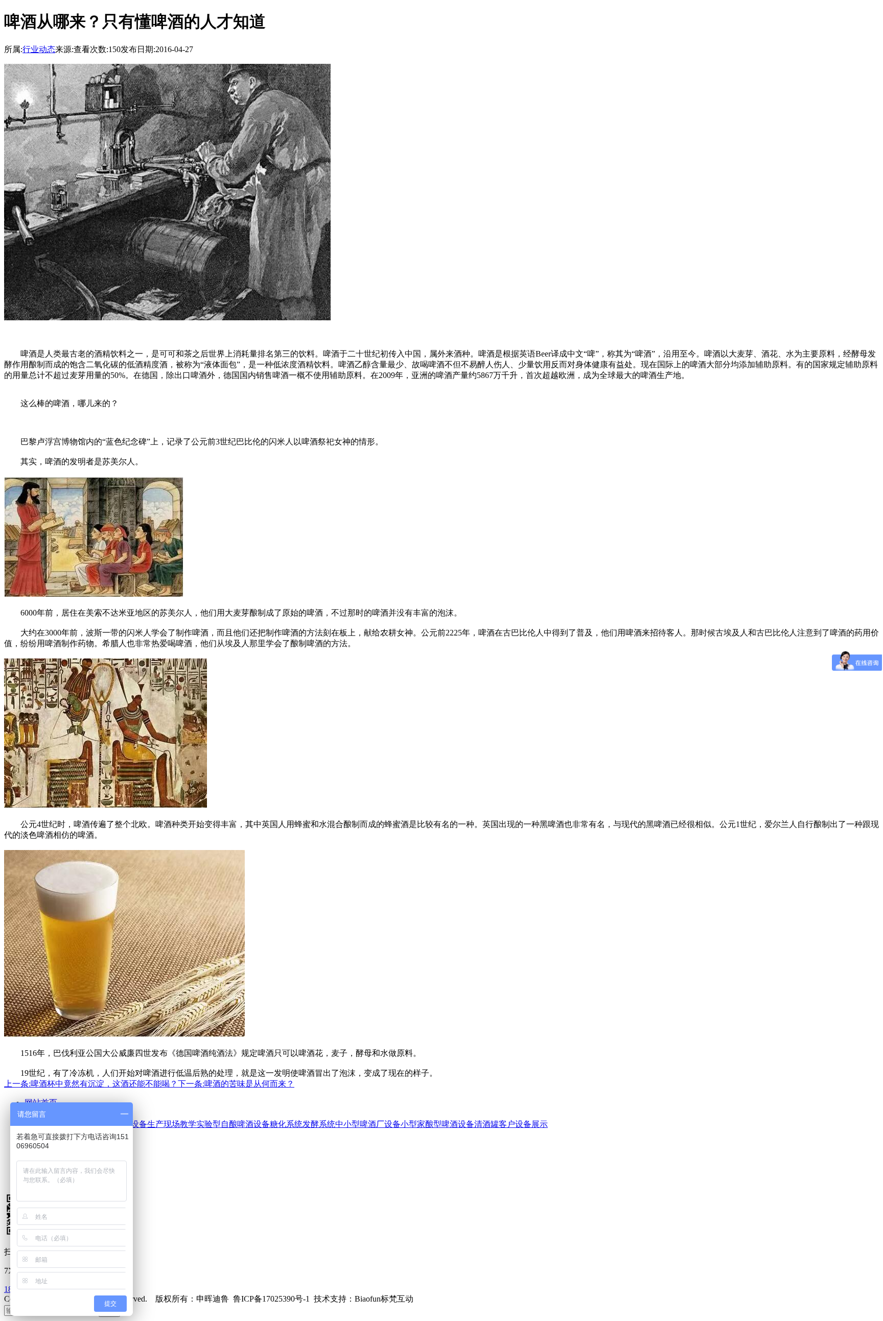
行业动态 (38, 49)
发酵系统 (319, 1124)
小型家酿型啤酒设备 (437, 1124)
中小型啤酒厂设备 (368, 1124)
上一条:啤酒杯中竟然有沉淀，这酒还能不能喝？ (91, 1083)
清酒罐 (486, 1124)
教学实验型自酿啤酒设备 (225, 1124)
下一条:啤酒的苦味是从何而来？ (236, 1083)
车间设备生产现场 (147, 1124)
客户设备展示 (523, 1124)
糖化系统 (286, 1124)
